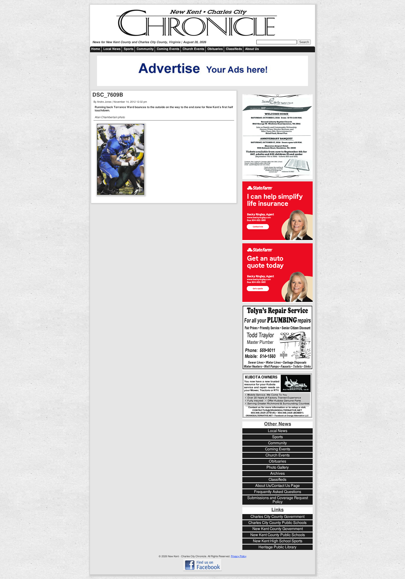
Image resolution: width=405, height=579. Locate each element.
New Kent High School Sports (277, 541)
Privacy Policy (238, 556)
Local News (111, 49)
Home (95, 49)
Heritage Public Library (277, 547)
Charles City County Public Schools (277, 523)
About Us (252, 49)
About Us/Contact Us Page (277, 486)
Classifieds (234, 49)
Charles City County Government (277, 517)
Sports (128, 49)
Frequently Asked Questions (277, 492)
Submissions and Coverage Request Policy (277, 500)
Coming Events (168, 49)
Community (145, 49)
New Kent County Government (277, 529)
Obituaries (215, 49)
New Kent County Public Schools (277, 535)
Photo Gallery (277, 467)
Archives (277, 473)
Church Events (193, 49)
